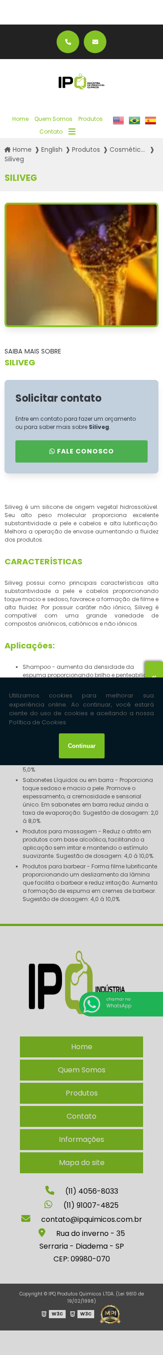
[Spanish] (150, 125)
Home (20, 119)
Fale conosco (84, 451)
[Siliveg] (81, 265)
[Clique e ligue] (68, 41)
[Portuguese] (134, 125)
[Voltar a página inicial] (81, 81)
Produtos (90, 119)
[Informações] (72, 131)
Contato (50, 131)
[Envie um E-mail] (95, 41)
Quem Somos (53, 119)
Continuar (82, 745)
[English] (118, 125)
